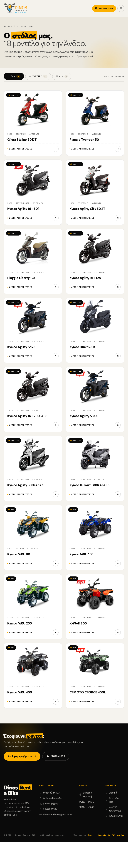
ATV (63, 76)
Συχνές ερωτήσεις (115, 808)
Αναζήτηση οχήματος (20, 756)
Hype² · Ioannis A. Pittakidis (106, 835)
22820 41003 (57, 756)
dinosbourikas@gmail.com (57, 814)
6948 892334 (50, 809)
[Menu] (120, 8)
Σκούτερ (39, 76)
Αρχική (8, 26)
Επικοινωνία (116, 815)
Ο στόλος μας (114, 799)
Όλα (15, 76)
